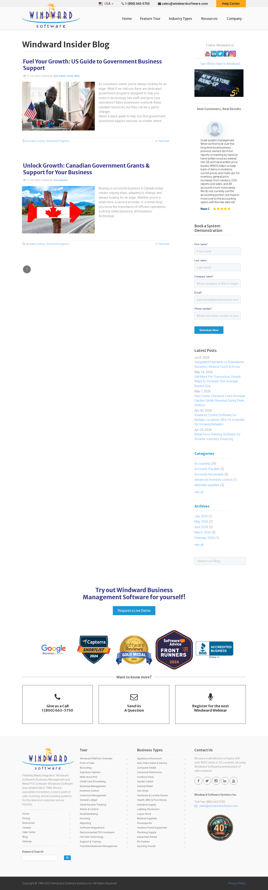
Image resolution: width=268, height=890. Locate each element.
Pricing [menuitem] (26, 818)
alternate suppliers (209, 485)
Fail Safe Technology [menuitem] (91, 836)
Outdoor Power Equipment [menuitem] (152, 827)
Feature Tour (150, 19)
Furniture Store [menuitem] (145, 776)
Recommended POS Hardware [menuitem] (97, 832)
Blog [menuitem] (25, 836)
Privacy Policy (237, 883)
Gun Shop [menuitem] (142, 790)
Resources (209, 19)
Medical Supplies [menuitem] (147, 818)
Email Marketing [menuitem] (89, 813)
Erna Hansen (61, 180)
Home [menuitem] (25, 813)
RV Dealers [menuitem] (143, 841)
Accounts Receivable (211, 474)
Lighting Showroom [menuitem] (148, 809)
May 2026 (203, 521)
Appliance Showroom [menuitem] (149, 758)
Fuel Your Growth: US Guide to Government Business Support (92, 65)
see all (198, 492)
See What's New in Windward (220, 64)
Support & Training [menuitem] (90, 841)
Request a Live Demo (134, 610)
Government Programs (57, 141)
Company (234, 19)
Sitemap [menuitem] (27, 841)
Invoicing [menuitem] (85, 818)
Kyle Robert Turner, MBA (66, 76)
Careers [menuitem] (26, 827)
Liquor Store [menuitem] (144, 813)
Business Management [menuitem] (93, 786)
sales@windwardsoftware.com (184, 4)
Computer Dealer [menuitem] (146, 767)
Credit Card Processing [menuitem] (93, 781)
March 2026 (204, 532)
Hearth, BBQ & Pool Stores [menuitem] (152, 799)
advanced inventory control (215, 480)
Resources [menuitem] (28, 822)
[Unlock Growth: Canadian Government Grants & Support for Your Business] (58, 209)
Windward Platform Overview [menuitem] (96, 758)
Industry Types (180, 19)
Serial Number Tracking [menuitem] (93, 804)
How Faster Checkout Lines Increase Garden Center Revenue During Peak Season (219, 400)
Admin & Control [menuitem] (89, 809)
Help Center (231, 4)
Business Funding (35, 141)
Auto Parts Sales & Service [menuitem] (152, 763)
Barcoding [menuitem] (86, 767)
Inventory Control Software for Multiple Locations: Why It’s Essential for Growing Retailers (219, 419)
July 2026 (203, 516)
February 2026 (206, 538)
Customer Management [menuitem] (93, 795)
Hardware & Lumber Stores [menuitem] (152, 795)
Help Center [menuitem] (29, 832)
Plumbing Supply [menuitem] (146, 832)
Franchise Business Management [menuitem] (98, 846)
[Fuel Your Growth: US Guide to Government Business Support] (58, 106)
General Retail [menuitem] (145, 786)
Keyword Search (32, 851)
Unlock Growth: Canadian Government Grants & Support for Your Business (86, 169)
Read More (164, 141)
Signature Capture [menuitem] (90, 772)
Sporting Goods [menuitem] (146, 846)
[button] (106, 3)
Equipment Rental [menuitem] (147, 836)
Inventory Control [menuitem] (89, 790)
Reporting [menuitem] (85, 823)
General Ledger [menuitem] (88, 799)
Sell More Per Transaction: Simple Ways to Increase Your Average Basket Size (217, 381)
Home (127, 19)
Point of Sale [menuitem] (87, 763)
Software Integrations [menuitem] (92, 827)
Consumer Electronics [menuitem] (149, 772)
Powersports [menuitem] (144, 823)
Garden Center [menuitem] (145, 781)
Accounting (205, 463)
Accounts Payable (209, 469)
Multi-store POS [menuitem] (88, 776)
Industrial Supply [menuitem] (146, 804)
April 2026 (203, 527)
